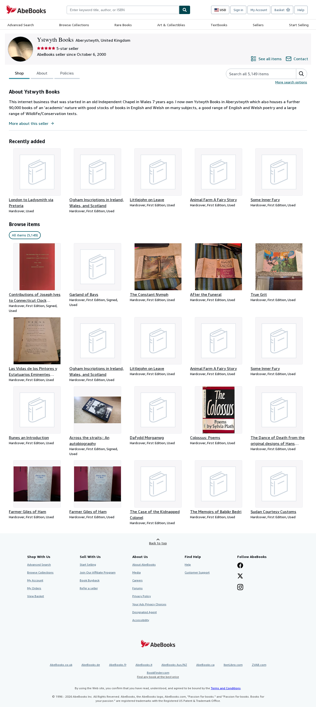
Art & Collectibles (171, 25)
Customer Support (197, 572)
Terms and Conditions (226, 688)
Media (136, 572)
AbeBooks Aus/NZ (174, 665)
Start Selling (299, 25)
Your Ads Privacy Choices (149, 604)
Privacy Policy (141, 596)
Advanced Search (20, 25)
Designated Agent (144, 612)
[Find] (184, 10)
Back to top (158, 543)
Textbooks (219, 25)
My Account (259, 10)
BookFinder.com (158, 675)
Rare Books (123, 25)
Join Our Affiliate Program (98, 572)
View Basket (35, 596)
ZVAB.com (259, 665)
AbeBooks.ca (205, 665)
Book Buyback (89, 580)
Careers (137, 580)
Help (300, 10)
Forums (137, 588)
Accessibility (140, 620)
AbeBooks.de (90, 665)
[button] (301, 74)
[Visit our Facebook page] (240, 566)
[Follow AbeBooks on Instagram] (240, 587)
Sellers (258, 25)
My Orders (34, 588)
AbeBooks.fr (117, 665)
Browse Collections (74, 25)
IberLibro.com (233, 665)
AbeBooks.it (144, 665)
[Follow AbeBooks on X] (240, 576)
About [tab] (42, 73)
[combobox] (123, 10)
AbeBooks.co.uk (61, 665)
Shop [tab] (19, 73)
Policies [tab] (67, 73)
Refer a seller (89, 588)
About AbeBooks (144, 564)
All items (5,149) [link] (25, 235)
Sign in (238, 10)
